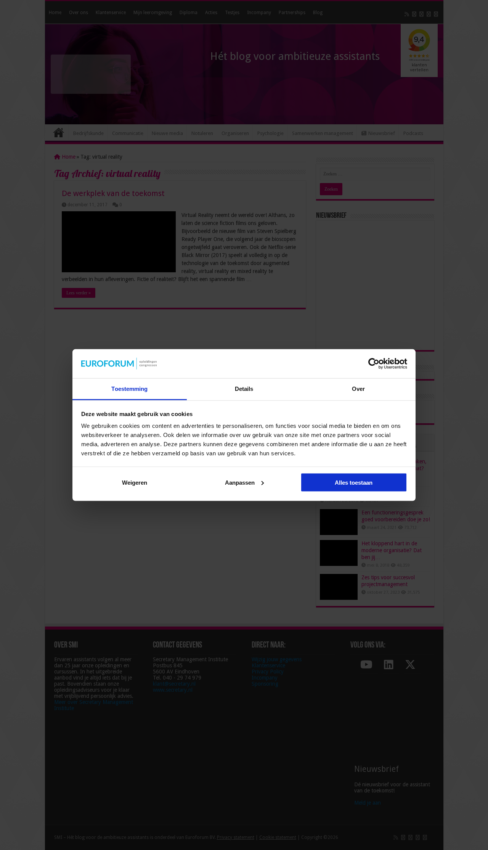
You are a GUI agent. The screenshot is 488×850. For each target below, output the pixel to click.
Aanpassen (240, 482)
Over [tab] (358, 389)
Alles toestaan (353, 482)
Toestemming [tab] (129, 389)
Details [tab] (244, 389)
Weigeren (134, 482)
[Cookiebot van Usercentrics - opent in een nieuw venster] (373, 363)
